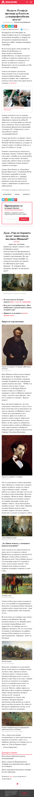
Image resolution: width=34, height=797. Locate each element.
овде (11, 776)
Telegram (26, 29)
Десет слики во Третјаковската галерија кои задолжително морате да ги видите (16, 764)
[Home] (3, 2)
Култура (17, 242)
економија (7, 194)
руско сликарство (10, 747)
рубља (17, 194)
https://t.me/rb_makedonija (20, 302)
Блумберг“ (13, 83)
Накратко (26, 194)
